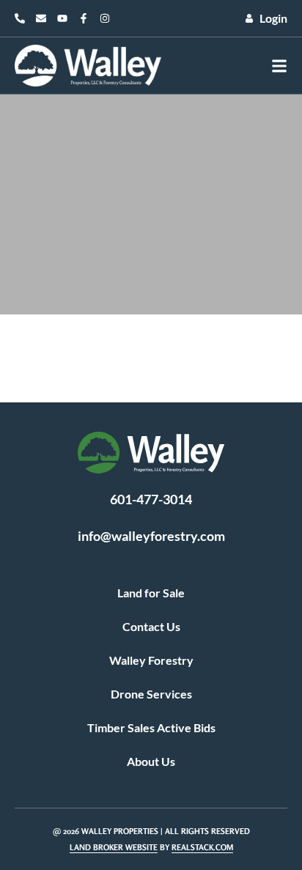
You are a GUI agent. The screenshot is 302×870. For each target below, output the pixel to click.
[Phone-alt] (20, 18)
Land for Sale (151, 593)
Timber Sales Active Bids (151, 727)
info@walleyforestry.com (151, 536)
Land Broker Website (114, 847)
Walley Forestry (151, 660)
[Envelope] (41, 18)
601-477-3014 (151, 499)
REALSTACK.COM (202, 847)
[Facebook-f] (83, 18)
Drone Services (151, 694)
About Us (151, 761)
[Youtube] (62, 18)
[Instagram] (105, 18)
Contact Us (151, 626)
